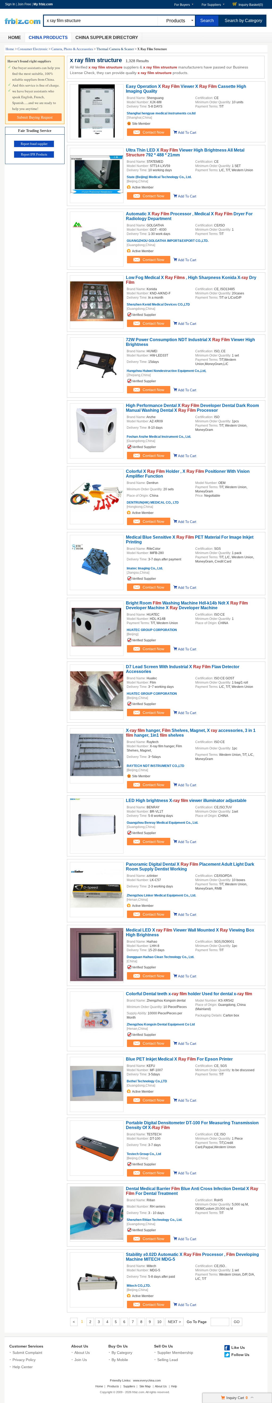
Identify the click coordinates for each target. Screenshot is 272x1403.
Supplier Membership (175, 1352)
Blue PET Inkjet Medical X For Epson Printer (179, 1059)
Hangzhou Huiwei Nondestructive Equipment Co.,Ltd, (166, 371)
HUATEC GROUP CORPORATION (152, 630)
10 (159, 1322)
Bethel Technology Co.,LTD (147, 1081)
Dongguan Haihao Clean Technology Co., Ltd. (160, 957)
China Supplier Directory (106, 37)
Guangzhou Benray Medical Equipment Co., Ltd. (162, 823)
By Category (122, 1352)
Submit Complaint (27, 1352)
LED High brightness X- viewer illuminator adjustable (186, 800)
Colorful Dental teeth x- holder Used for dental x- (189, 994)
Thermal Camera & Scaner (115, 49)
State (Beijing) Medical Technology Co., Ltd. (159, 177)
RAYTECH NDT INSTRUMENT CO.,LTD (155, 766)
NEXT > (174, 1322)
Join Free (24, 4)
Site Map (145, 1386)
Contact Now (153, 132)
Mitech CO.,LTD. (139, 1286)
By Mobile (120, 1360)
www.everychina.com (147, 1380)
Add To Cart (187, 133)
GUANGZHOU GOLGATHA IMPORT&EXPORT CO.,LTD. (168, 241)
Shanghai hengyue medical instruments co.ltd (161, 113)
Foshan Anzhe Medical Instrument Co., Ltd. (159, 437)
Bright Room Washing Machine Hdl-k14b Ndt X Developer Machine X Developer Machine (187, 605)
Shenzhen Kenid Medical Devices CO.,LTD (158, 304)
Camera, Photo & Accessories (72, 49)
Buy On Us (118, 1346)
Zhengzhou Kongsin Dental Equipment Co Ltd (161, 1024)
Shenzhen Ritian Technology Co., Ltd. (154, 1220)
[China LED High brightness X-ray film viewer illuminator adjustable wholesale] (96, 850)
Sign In (10, 4)
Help (174, 1386)
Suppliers (129, 1386)
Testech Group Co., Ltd (144, 1154)
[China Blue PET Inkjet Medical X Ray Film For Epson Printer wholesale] (96, 1109)
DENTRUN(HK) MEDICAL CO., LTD (153, 502)
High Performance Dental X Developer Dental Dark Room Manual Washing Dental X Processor (192, 408)
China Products (48, 37)
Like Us (238, 1347)
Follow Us (240, 1355)
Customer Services (26, 1346)
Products (113, 1386)
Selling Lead (167, 1360)
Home (14, 37)
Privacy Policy (24, 1360)
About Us (79, 1346)
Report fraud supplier (34, 144)
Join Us (80, 1360)
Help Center (22, 1367)
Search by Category (243, 20)
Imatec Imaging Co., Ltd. (145, 568)
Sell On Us (163, 1346)
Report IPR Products (34, 154)
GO (237, 1322)
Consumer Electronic (33, 49)
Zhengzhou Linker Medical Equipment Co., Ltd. (161, 895)
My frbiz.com (43, 4)
